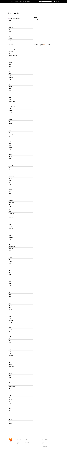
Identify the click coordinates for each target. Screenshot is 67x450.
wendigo (10, 62)
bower (10, 75)
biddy (10, 255)
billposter (10, 382)
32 (20, 336)
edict (10, 127)
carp (9, 272)
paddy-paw (11, 248)
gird (9, 333)
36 (20, 138)
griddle (10, 139)
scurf (10, 336)
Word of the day (21, 1)
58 (20, 425)
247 (21, 259)
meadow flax (11, 156)
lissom (10, 95)
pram (10, 323)
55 (21, 351)
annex (10, 34)
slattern (10, 169)
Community (16, 1)
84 (21, 145)
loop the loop (11, 47)
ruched (10, 230)
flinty (9, 132)
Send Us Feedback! (45, 439)
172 (21, 285)
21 (20, 204)
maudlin (10, 20)
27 (20, 244)
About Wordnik (19, 439)
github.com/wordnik (36, 440)
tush (9, 270)
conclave (10, 219)
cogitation (10, 392)
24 (22, 97)
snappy (10, 84)
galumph (10, 235)
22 (21, 104)
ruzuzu (35, 43)
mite (9, 138)
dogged (10, 79)
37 (21, 180)
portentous (11, 355)
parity (10, 184)
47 (21, 182)
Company (18, 438)
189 (23, 93)
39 (20, 312)
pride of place (11, 176)
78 (21, 380)
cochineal (10, 178)
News (26, 438)
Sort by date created (16, 18)
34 (22, 62)
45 (21, 71)
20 (22, 268)
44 (21, 69)
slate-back (11, 196)
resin (10, 115)
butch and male (11, 81)
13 (21, 393)
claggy (10, 250)
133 (22, 261)
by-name (10, 349)
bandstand (11, 77)
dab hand (10, 342)
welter (10, 360)
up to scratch (11, 44)
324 (22, 31)
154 (21, 390)
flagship (10, 305)
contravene (11, 27)
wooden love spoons (12, 68)
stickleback (11, 237)
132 (23, 355)
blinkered (10, 253)
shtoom (10, 263)
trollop (10, 136)
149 (22, 257)
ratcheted (10, 103)
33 (22, 206)
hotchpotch (11, 134)
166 (21, 265)
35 (20, 29)
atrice (17, 16)
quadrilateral (11, 266)
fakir (9, 204)
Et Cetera (43, 438)
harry (10, 281)
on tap (10, 171)
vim (9, 82)
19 (22, 191)
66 (23, 27)
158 (23, 22)
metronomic (11, 200)
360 (21, 233)
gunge (10, 108)
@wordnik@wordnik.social (29, 443)
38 (21, 25)
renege (10, 239)
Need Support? (44, 440)
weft (9, 29)
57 (22, 219)
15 (21, 108)
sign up (38, 39)
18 (23, 237)
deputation (11, 279)
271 (22, 20)
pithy (10, 58)
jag (9, 121)
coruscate (10, 38)
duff (9, 384)
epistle (10, 380)
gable (10, 69)
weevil (10, 353)
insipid (10, 233)
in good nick (11, 152)
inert (9, 57)
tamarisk (10, 423)
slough (10, 252)
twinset (10, 314)
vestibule (10, 300)
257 (21, 58)
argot (10, 285)
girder (10, 73)
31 (21, 338)
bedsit (10, 377)
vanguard (10, 294)
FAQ (17, 443)
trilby (10, 244)
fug (9, 331)
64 (21, 53)
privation (10, 125)
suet (9, 292)
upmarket (10, 220)
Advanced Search (44, 446)
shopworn (10, 128)
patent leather (11, 228)
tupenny (10, 364)
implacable (11, 93)
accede (10, 33)
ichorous (10, 209)
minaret (10, 71)
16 (20, 292)
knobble (10, 309)
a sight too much (12, 106)
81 (22, 300)
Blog (26, 439)
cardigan (10, 375)
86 (20, 57)
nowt (9, 287)
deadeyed (10, 277)
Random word (27, 1)
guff (9, 371)
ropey (10, 224)
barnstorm (10, 268)
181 (22, 38)
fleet (9, 425)
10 (21, 224)
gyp (9, 117)
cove (10, 242)
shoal (10, 90)
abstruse (10, 344)
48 (21, 40)
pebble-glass (11, 366)
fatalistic (10, 410)
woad (10, 241)
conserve (10, 406)
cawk (10, 198)
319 (22, 344)
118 (22, 150)
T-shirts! (18, 445)
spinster (10, 110)
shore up (10, 158)
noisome (10, 211)
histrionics (11, 226)
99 (21, 136)
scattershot (11, 174)
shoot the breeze (12, 386)
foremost (10, 97)
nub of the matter (12, 101)
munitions (10, 379)
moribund (10, 346)
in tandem (10, 112)
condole (10, 119)
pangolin (10, 206)
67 (21, 34)
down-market (11, 415)
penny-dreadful (11, 358)
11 (22, 158)
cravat (10, 274)
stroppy (10, 25)
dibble (10, 104)
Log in (35, 39)
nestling (10, 163)
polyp (10, 42)
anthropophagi (11, 213)
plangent (10, 257)
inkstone (10, 419)
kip (9, 397)
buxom (10, 401)
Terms (43, 442)
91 (21, 283)
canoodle (10, 161)
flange (10, 64)
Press (18, 440)
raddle (10, 395)
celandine (10, 154)
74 (21, 75)
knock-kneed (11, 408)
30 (20, 121)
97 (21, 239)
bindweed (10, 86)
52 (21, 64)
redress (10, 283)
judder (10, 347)
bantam (10, 167)
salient (10, 259)
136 (22, 141)
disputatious (11, 298)
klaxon (10, 53)
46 (20, 127)
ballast (10, 145)
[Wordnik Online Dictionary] (10, 1)
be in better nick (12, 246)
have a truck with (12, 414)
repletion (10, 130)
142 (20, 222)
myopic (10, 390)
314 (22, 373)
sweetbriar (11, 399)
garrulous (10, 373)
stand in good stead (12, 49)
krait (9, 421)
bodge (10, 334)
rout (9, 215)
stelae (10, 357)
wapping (10, 404)
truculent (10, 31)
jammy (10, 393)
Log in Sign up (56, 1)
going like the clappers (13, 55)
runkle (10, 368)
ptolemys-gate (46, 43)
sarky (10, 149)
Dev (34, 438)
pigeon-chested (11, 207)
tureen (10, 193)
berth (10, 316)
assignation (11, 51)
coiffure (10, 338)
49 (20, 132)
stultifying (10, 191)
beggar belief (11, 403)
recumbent (11, 92)
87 (20, 272)
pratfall (10, 99)
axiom (10, 265)
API (34, 439)
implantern (11, 325)
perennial (10, 261)
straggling (10, 60)
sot (9, 290)
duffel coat (11, 320)
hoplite (10, 195)
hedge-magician (12, 288)
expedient (10, 150)
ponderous (11, 22)
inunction (10, 185)
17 (21, 66)
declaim (10, 160)
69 (21, 252)
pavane (10, 311)
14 (22, 86)
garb (9, 312)
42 (21, 95)
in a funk (10, 329)
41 (20, 117)
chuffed (10, 182)
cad (9, 388)
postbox (10, 189)
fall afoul (10, 426)
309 (22, 346)
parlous (10, 303)
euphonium (11, 187)
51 (20, 215)
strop (10, 143)
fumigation (11, 217)
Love (57, 15)
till (9, 36)
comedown (11, 147)
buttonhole (11, 301)
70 (21, 303)
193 (22, 211)
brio (9, 412)
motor (10, 88)
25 (21, 195)
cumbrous (10, 327)
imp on (10, 173)
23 (21, 88)
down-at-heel (11, 46)
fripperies (10, 307)
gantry (10, 66)
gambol (10, 141)
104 (22, 33)
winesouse (11, 369)
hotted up (10, 417)
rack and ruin (11, 165)
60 (22, 235)
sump (10, 231)
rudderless (11, 276)
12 (22, 130)
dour (9, 222)
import (10, 180)
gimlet (10, 340)
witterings (10, 322)
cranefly (10, 123)
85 (20, 82)
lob (9, 362)
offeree (10, 23)
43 (21, 167)
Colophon (18, 442)
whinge (10, 351)
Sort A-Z (10, 18)
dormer (10, 318)
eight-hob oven (11, 202)
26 (21, 84)
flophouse (10, 296)
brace (10, 40)
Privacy (43, 443)
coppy (10, 114)
